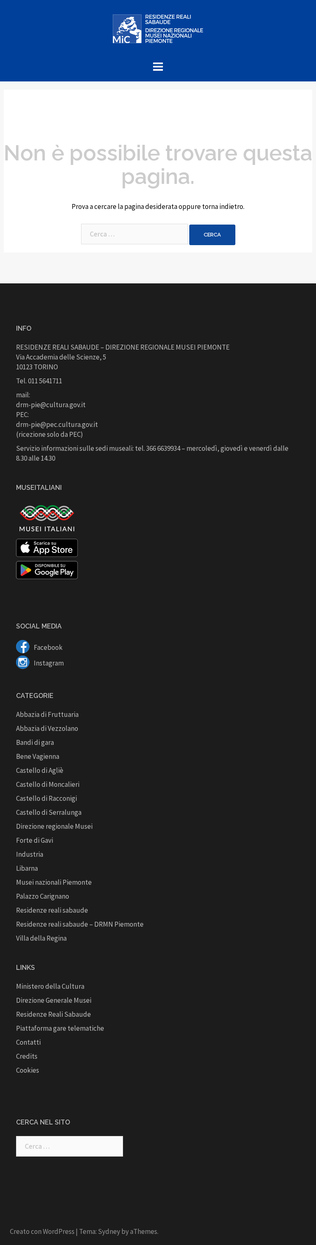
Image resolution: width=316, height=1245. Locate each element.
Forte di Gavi (34, 840)
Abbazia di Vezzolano (47, 728)
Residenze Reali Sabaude (53, 1014)
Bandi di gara (35, 742)
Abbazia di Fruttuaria (47, 714)
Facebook (48, 647)
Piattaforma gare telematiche (60, 1028)
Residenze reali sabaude (52, 910)
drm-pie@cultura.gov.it (51, 404)
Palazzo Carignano (42, 896)
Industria (29, 854)
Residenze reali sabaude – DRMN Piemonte (80, 924)
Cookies (27, 1070)
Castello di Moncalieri (47, 784)
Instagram (48, 663)
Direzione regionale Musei (54, 826)
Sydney (109, 1231)
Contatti (28, 1042)
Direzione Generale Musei (53, 1000)
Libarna (27, 868)
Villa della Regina (41, 938)
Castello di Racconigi (46, 798)
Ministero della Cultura (50, 986)
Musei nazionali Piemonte (54, 882)
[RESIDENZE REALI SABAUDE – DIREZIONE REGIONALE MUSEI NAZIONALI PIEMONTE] (158, 31)
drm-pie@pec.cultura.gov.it (57, 424)
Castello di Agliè (39, 770)
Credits (26, 1056)
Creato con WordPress (42, 1231)
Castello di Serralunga (48, 812)
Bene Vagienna (37, 756)
